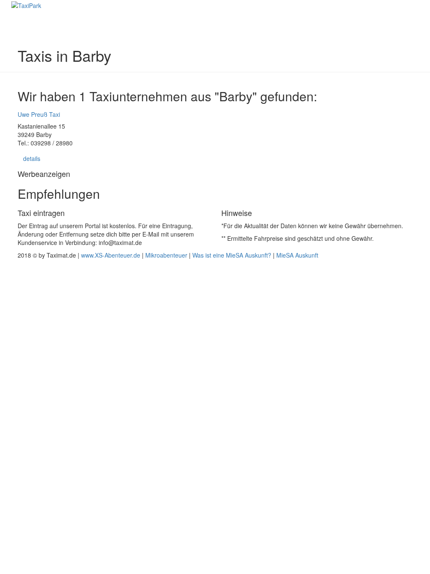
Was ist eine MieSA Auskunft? (231, 255)
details (31, 158)
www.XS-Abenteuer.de (110, 255)
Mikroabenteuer (166, 255)
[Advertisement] (215, 366)
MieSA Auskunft (297, 255)
